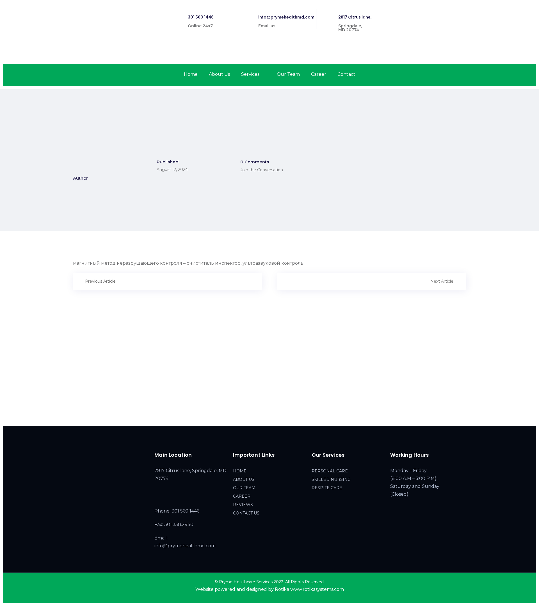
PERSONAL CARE (330, 471)
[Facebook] (445, 14)
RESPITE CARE (327, 487)
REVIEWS (243, 504)
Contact (346, 74)
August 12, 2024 (172, 169)
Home (191, 74)
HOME (239, 471)
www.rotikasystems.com (317, 589)
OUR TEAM (244, 487)
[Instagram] (455, 14)
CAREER (241, 496)
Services (250, 74)
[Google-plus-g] (465, 14)
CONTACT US (246, 513)
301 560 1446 (201, 17)
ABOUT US (243, 479)
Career (318, 74)
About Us (219, 74)
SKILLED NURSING (331, 479)
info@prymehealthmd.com (286, 17)
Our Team (288, 74)
